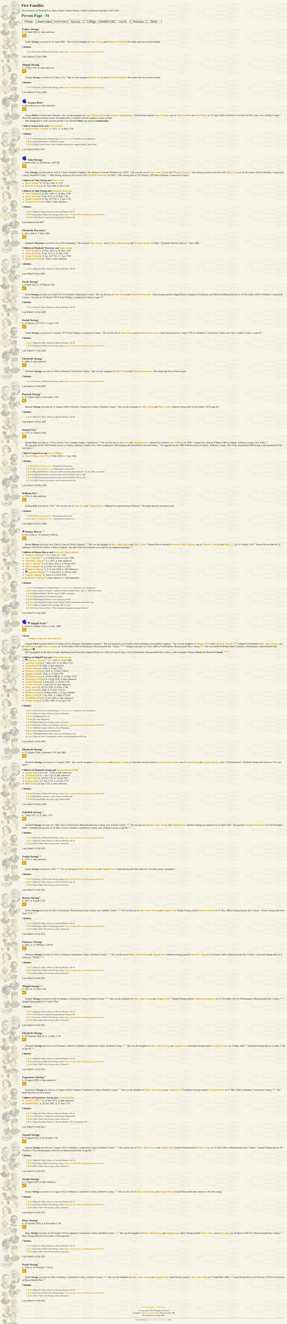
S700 (31, 799)
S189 (31, 599)
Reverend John (182, 544)
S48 (30, 719)
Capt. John (198, 1277)
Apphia (210, 762)
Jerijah (32, 700)
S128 (31, 52)
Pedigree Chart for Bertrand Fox (45, 638)
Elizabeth (97, 175)
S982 (31, 722)
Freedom (255, 825)
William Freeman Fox (42, 466)
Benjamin (34, 578)
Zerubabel (216, 1090)
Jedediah (33, 663)
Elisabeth (32, 775)
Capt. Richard (95, 115)
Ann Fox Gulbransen (150, 1313)
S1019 (31, 716)
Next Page (161, 1307)
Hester (32, 695)
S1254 (31, 728)
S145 (31, 731)
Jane (32, 558)
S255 (31, 469)
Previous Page (148, 1307)
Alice (140, 544)
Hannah (117, 41)
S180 (31, 593)
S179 (31, 591)
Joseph (33, 575)
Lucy (176, 442)
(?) (224, 1233)
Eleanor (49, 646)
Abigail (140, 442)
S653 (31, 734)
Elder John (158, 172)
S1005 (31, 217)
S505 (31, 144)
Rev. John (120, 544)
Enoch (31, 778)
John (96, 41)
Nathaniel (204, 998)
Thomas (211, 544)
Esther (204, 1147)
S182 (31, 596)
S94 (30, 472)
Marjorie (181, 172)
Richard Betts (36, 128)
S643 (31, 736)
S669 (31, 474)
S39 (30, 466)
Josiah (32, 199)
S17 (30, 139)
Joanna (121, 115)
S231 (31, 212)
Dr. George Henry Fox (43, 469)
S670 (31, 477)
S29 (30, 796)
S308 (31, 480)
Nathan (31, 781)
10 (226, 652)
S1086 (31, 608)
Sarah (32, 690)
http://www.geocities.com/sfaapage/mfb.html (83, 52)
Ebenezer (33, 671)
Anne (32, 563)
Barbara (34, 569)
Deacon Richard (167, 762)
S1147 (31, 602)
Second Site (162, 1320)
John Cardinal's (152, 1320)
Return (32, 668)
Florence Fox (66, 139)
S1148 (31, 605)
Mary (200, 115)
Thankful (33, 698)
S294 (31, 141)
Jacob (32, 196)
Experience (34, 679)
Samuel (36, 572)
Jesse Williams (34, 456)
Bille (30, 783)
